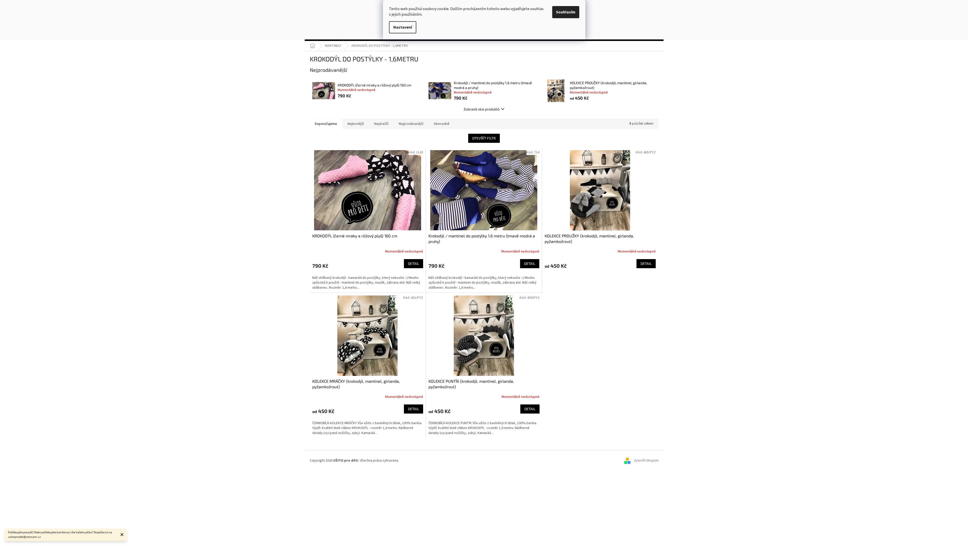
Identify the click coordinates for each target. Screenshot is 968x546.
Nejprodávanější (411, 123)
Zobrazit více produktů (482, 109)
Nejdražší (381, 123)
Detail (413, 263)
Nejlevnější (355, 123)
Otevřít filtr (484, 138)
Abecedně (441, 123)
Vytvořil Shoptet (646, 460)
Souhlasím (565, 12)
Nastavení (402, 27)
